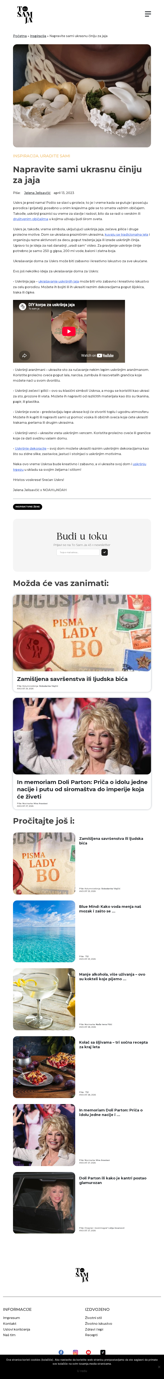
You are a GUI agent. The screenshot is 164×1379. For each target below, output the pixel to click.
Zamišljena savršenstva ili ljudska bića (72, 679)
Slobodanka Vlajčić (48, 686)
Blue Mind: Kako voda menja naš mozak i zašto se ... (110, 908)
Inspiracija (38, 36)
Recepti (91, 1335)
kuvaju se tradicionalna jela (126, 234)
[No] (159, 1367)
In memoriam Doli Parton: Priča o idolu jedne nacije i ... (111, 1112)
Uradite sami (55, 156)
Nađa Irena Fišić (104, 1024)
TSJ (87, 956)
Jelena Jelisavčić (37, 193)
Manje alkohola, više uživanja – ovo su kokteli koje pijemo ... (112, 976)
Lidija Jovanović (116, 1228)
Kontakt (9, 1324)
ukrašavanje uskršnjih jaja (58, 281)
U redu (82, 1371)
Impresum (11, 1318)
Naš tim (9, 1335)
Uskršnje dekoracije (30, 448)
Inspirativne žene (27, 506)
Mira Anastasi (41, 803)
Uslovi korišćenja (16, 1329)
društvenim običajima (30, 219)
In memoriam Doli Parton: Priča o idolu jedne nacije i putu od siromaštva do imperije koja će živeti (82, 789)
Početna (20, 36)
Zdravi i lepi (94, 1329)
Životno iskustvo (98, 1324)
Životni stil (93, 1318)
